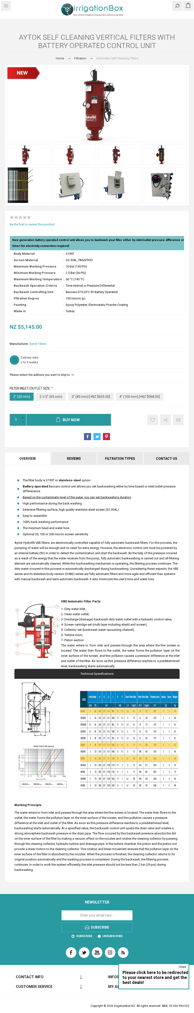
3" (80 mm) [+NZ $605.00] (91, 397)
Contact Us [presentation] (166, 458)
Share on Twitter (97, 436)
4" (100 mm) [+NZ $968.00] (139, 397)
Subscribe (84, 936)
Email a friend (178, 420)
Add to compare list (165, 420)
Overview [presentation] (27, 458)
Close (182, 967)
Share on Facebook (87, 436)
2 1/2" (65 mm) (51, 397)
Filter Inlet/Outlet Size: (30, 388)
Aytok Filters (37, 344)
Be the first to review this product (32, 224)
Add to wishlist (152, 420)
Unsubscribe (112, 936)
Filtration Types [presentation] (120, 458)
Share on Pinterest (106, 436)
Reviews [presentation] (74, 458)
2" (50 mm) (21, 397)
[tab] (28, 458)
